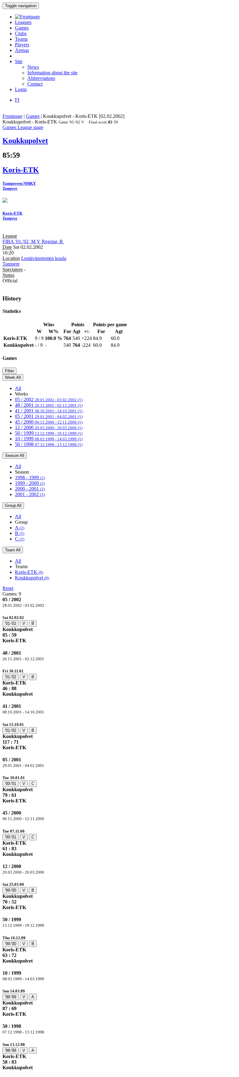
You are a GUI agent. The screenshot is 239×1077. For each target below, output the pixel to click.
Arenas (22, 50)
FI (17, 100)
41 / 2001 (48, 410)
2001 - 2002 (30, 494)
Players (22, 44)
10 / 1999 (48, 438)
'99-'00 (10, 890)
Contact (35, 83)
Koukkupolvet (32, 577)
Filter (9, 371)
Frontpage (12, 116)
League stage (30, 127)
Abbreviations (41, 78)
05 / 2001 (48, 416)
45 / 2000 (48, 422)
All (18, 388)
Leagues (23, 22)
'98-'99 (10, 997)
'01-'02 (10, 623)
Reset (7, 588)
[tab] (119, 629)
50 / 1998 (48, 444)
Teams (21, 39)
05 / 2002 (48, 399)
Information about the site (52, 72)
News (33, 67)
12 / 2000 (48, 427)
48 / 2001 (48, 405)
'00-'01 (10, 783)
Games (22, 27)
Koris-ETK (29, 572)
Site (18, 61)
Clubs (20, 33)
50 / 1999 (48, 433)
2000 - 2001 (30, 488)
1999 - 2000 (30, 483)
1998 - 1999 (30, 477)
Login (21, 89)
